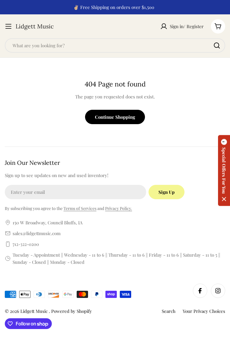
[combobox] (115, 45)
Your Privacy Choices (204, 311)
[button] (224, 170)
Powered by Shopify (71, 311)
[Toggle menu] (8, 26)
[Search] (216, 45)
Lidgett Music (35, 26)
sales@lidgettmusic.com (36, 233)
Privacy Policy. (118, 208)
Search (168, 311)
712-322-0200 (26, 244)
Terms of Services (79, 208)
